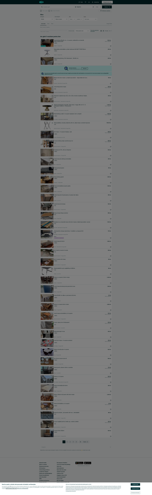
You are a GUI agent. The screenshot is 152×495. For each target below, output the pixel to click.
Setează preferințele (135, 492)
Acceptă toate (135, 484)
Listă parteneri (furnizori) (71, 491)
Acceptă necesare (135, 488)
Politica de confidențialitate (22, 488)
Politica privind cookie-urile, (11, 488)
